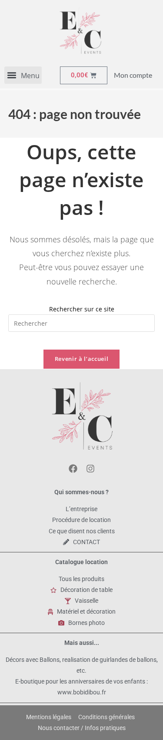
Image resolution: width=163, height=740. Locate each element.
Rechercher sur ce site (81, 309)
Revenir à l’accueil (81, 359)
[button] (23, 75)
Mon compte (133, 75)
